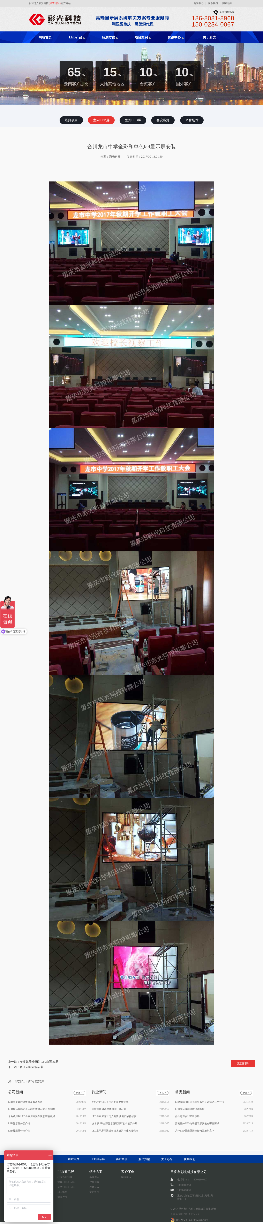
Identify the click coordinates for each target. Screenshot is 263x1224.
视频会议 (94, 1187)
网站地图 (227, 3)
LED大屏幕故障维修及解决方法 (25, 1101)
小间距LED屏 (65, 1177)
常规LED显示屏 (66, 1182)
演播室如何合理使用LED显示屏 (109, 1109)
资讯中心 (174, 37)
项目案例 (141, 37)
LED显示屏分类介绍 (19, 1123)
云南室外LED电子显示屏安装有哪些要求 (197, 1123)
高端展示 (94, 1177)
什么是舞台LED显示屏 (187, 1116)
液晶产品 (62, 1196)
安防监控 (94, 1192)
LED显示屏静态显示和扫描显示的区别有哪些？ (33, 1109)
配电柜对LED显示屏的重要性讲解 (110, 1101)
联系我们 (213, 3)
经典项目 (71, 120)
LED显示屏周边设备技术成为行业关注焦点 (115, 1130)
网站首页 (45, 37)
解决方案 (108, 37)
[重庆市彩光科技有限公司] (104, 11)
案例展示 (126, 1177)
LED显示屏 (97, 1159)
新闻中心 (198, 3)
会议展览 (163, 120)
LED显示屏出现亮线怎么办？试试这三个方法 (199, 1101)
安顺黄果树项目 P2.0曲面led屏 (39, 1061)
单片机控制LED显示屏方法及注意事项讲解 (31, 1116)
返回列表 (243, 1063)
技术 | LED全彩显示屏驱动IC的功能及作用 (114, 1123)
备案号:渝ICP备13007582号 (185, 1214)
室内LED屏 (101, 120)
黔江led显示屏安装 (31, 1067)
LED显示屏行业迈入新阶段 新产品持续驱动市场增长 (116, 1116)
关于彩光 (209, 37)
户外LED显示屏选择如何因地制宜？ (194, 1130)
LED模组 (62, 1192)
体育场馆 (191, 120)
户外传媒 (94, 1182)
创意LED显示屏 (66, 1187)
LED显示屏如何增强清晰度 (189, 1109)
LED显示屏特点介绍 (19, 1130)
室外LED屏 (133, 120)
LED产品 (75, 37)
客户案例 (121, 1159)
